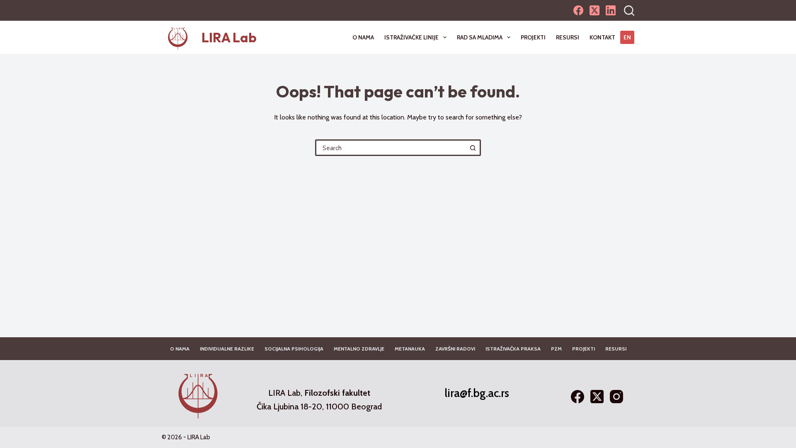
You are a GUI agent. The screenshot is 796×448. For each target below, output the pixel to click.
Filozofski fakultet (337, 393)
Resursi (567, 37)
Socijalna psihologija (294, 349)
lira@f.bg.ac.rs (476, 393)
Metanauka (410, 349)
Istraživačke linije (411, 37)
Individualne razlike (227, 349)
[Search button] (473, 148)
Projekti (533, 37)
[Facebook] (578, 10)
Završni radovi (455, 349)
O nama (363, 37)
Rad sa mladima (479, 37)
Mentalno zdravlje (359, 349)
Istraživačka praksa (513, 349)
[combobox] (391, 147)
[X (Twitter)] (594, 10)
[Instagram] (616, 396)
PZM (556, 349)
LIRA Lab (229, 37)
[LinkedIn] (611, 10)
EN (627, 37)
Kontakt (602, 37)
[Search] (629, 10)
